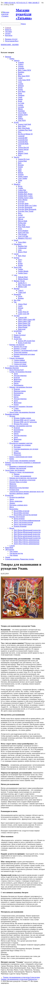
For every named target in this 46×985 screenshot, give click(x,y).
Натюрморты (18, 385)
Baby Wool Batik (24, 128)
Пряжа (11, 58)
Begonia (21, 165)
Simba (20, 116)
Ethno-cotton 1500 (24, 321)
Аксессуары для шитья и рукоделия (22, 480)
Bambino (21, 72)
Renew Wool (22, 252)
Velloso (20, 118)
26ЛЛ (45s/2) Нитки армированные (26, 544)
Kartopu (16, 258)
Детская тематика (20, 375)
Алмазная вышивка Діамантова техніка (19, 559)
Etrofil (16, 240)
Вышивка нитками (12, 414)
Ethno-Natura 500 (24, 325)
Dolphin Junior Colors (25, 198)
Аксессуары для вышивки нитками (22, 460)
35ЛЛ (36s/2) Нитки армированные (26, 542)
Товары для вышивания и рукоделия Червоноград (19, 979)
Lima (20, 250)
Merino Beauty (23, 279)
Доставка (8, 31)
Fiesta (20, 93)
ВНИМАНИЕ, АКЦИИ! (10, 45)
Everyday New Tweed (25, 211)
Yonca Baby (22, 242)
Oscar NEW (22, 113)
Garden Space (22, 273)
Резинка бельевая (20, 526)
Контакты (8, 35)
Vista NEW (22, 120)
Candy (20, 306)
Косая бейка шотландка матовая (25, 515)
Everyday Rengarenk (25, 207)
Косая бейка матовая (21, 513)
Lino (19, 145)
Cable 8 (20, 290)
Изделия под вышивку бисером (20, 406)
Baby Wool (22, 126)
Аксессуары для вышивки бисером (22, 412)
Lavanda (21, 107)
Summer (21, 174)
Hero (19, 213)
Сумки (16, 408)
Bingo (20, 74)
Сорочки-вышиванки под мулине (26, 449)
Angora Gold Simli (24, 124)
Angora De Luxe (24, 159)
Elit (19, 182)
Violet (20, 180)
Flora (20, 261)
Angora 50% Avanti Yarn (26, 341)
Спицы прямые (19, 360)
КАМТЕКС (18, 331)
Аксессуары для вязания (18, 366)
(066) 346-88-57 (33, 3)
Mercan (20, 219)
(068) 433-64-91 (9, 3)
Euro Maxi (21, 91)
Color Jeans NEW (24, 80)
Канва (11, 459)
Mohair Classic (23, 153)
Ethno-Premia (22, 327)
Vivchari (16, 316)
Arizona (20, 66)
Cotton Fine (22, 190)
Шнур (11, 507)
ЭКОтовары (9, 549)
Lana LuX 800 (23, 236)
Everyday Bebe (23, 203)
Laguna (20, 105)
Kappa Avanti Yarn (24, 343)
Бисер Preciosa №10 (16, 370)
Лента (11, 499)
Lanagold (21, 136)
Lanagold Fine (23, 140)
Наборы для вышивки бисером (20, 387)
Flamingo (21, 95)
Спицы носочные (20, 362)
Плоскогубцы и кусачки (18, 482)
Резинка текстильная (17, 517)
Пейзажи (17, 381)
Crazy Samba (22, 178)
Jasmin (20, 99)
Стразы (12, 546)
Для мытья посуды (16, 553)
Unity (20, 310)
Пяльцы (16, 474)
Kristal (20, 263)
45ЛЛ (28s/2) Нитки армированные (26, 540)
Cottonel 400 (22, 317)
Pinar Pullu (21, 225)
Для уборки (13, 555)
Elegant (20, 308)
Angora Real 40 (23, 147)
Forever (20, 151)
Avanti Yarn (18, 339)
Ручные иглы (14, 489)
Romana (21, 298)
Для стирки (13, 551)
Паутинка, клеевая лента (18, 505)
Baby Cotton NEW (24, 70)
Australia (21, 68)
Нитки (11, 528)
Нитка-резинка (19, 518)
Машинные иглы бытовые (19, 488)
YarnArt (16, 157)
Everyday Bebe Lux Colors (27, 205)
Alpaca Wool (22, 304)
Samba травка (23, 176)
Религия (17, 377)
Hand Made (9, 547)
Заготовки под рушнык (22, 445)
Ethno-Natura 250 (24, 323)
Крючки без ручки (20, 346)
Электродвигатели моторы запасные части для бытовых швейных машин (26, 492)
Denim (20, 87)
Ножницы (13, 486)
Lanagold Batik (23, 144)
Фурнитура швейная (16, 497)
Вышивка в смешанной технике (21, 466)
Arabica (20, 64)
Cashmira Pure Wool (25, 130)
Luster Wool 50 (23, 312)
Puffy (20, 155)
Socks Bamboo (23, 230)
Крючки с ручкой (20, 348)
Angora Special (23, 149)
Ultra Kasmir (22, 234)
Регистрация (10, 41)
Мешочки (17, 453)
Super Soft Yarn (23, 232)
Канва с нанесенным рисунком (20, 457)
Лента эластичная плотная (23, 522)
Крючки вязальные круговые (24, 354)
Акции (7, 557)
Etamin (20, 89)
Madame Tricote (19, 281)
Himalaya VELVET (25, 238)
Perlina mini (22, 223)
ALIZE (16, 122)
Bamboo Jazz (22, 246)
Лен (19, 333)
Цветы (16, 383)
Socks (20, 229)
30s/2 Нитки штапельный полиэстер (27, 534)
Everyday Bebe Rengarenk (27, 209)
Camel (20, 78)
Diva (19, 132)
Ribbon (20, 173)
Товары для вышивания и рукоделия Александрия (21, 977)
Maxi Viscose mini (24, 285)
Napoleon (21, 111)
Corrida (20, 84)
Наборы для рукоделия (17, 468)
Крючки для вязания (16, 345)
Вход (16, 41)
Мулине (12, 416)
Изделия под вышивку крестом (20, 443)
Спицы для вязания (16, 358)
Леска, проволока (15, 501)
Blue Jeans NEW (24, 76)
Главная (8, 28)
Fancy (20, 259)
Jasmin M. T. (22, 283)
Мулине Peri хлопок (21, 424)
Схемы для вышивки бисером (20, 372)
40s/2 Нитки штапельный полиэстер (27, 536)
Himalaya (17, 184)
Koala (20, 101)
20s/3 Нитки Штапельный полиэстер (27, 532)
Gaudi (20, 97)
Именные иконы (20, 391)
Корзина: (11, 39)
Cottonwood (22, 248)
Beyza (20, 186)
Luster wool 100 (23, 314)
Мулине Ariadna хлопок (22, 418)
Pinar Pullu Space (24, 227)
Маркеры (12, 484)
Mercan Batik (22, 221)
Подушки (17, 447)
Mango (20, 109)
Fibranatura (17, 244)
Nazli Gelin (18, 267)
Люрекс (12, 503)
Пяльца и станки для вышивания (21, 472)
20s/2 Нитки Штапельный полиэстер (27, 530)
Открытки (17, 455)
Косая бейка (13, 509)
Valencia (16, 60)
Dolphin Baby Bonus (25, 194)
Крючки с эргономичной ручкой (25, 350)
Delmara (21, 86)
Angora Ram (22, 161)
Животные (18, 379)
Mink (20, 171)
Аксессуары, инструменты (15, 470)
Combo (20, 188)
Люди (16, 374)
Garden (20, 269)
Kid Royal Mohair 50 (25, 134)
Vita (15, 302)
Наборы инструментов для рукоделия (23, 478)
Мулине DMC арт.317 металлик (25, 422)
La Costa (21, 103)
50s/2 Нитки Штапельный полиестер (27, 538)
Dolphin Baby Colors (25, 196)
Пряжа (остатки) (20, 335)
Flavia (20, 296)
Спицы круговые (20, 364)
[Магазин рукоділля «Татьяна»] (8, 16)
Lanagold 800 (22, 138)
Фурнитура (9, 495)
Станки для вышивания (22, 476)
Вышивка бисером (12, 368)
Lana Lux (21, 217)
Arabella (21, 62)
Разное (16, 404)
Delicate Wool (23, 277)
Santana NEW (23, 115)
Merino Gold (22, 287)
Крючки (17, 356)
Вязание (8, 57)
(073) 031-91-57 (21, 3)
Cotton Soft (22, 292)
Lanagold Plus (23, 142)
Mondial (16, 288)
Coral (20, 82)
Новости (8, 29)
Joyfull (20, 215)
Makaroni (17, 337)
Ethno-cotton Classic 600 (26, 319)
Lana (15, 275)
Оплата (7, 33)
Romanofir (17, 294)
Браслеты (17, 410)
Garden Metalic (23, 271)
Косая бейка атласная (21, 511)
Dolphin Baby (23, 192)
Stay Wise (17, 300)
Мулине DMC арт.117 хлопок (24, 420)
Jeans (20, 169)
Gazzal (16, 254)
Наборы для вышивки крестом (20, 426)
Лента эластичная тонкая (23, 524)
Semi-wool (21, 329)
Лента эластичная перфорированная (27, 520)
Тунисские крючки (20, 352)
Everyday (21, 201)
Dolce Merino (22, 200)
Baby (20, 163)
